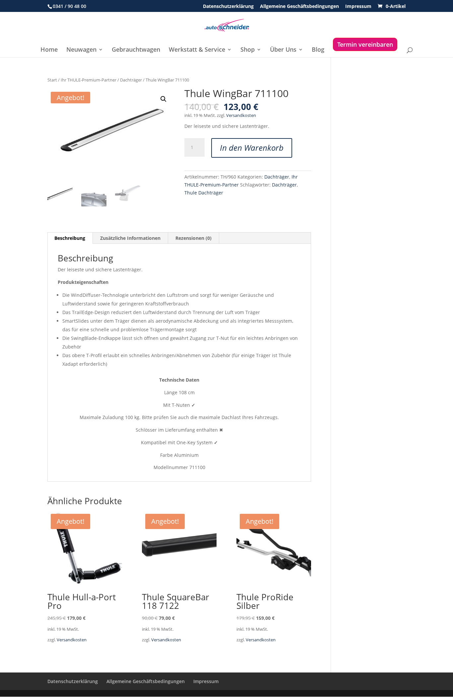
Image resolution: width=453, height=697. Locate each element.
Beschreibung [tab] (69, 238)
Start (52, 80)
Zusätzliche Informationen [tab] (130, 238)
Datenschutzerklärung (228, 6)
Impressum (358, 6)
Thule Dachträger (203, 192)
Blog (318, 50)
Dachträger (131, 80)
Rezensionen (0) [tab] (193, 238)
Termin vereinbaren (365, 44)
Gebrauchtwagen (136, 50)
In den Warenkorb (252, 147)
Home (49, 50)
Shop (247, 50)
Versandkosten (241, 115)
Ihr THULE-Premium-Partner (88, 80)
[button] (163, 99)
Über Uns (283, 50)
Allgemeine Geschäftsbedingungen (299, 6)
